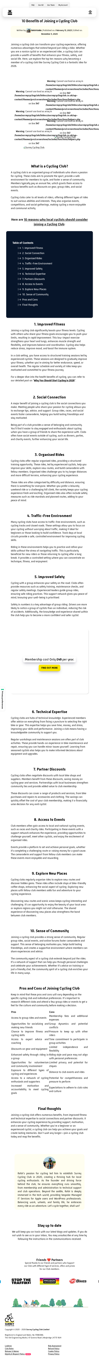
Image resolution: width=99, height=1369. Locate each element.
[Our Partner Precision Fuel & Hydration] (21, 1281)
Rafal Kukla (36, 30)
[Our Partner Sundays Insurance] (78, 1281)
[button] (90, 12)
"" (54, 380)
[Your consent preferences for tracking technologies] (2, 699)
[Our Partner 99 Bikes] (49, 1281)
